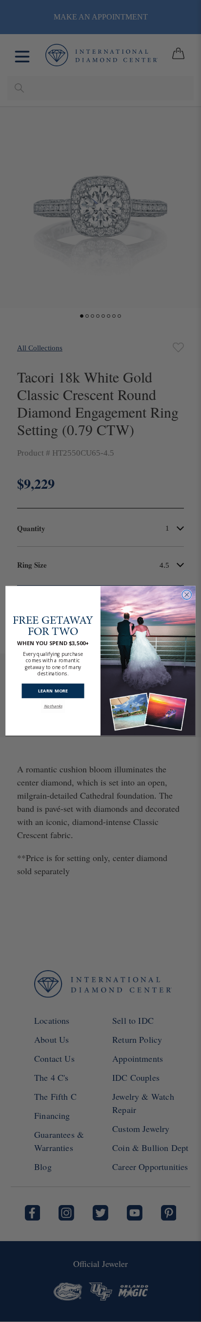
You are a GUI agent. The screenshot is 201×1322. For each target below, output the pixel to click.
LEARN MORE (53, 691)
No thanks (53, 706)
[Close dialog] (186, 594)
